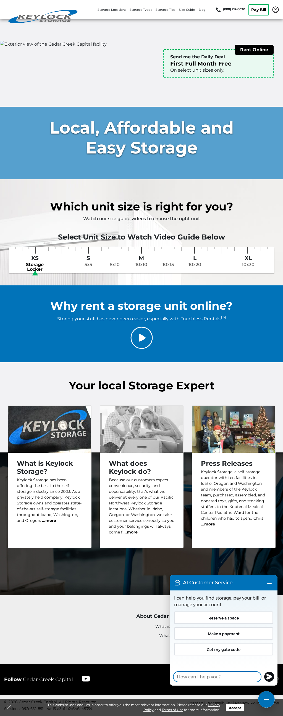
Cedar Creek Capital (38, 679)
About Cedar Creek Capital (170, 616)
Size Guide (187, 10)
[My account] (275, 9)
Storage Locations (112, 10)
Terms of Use (172, 710)
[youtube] (86, 678)
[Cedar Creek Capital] (43, 17)
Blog (202, 10)
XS (35, 263)
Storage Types (141, 10)
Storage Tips (165, 10)
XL (248, 261)
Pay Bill (258, 9)
